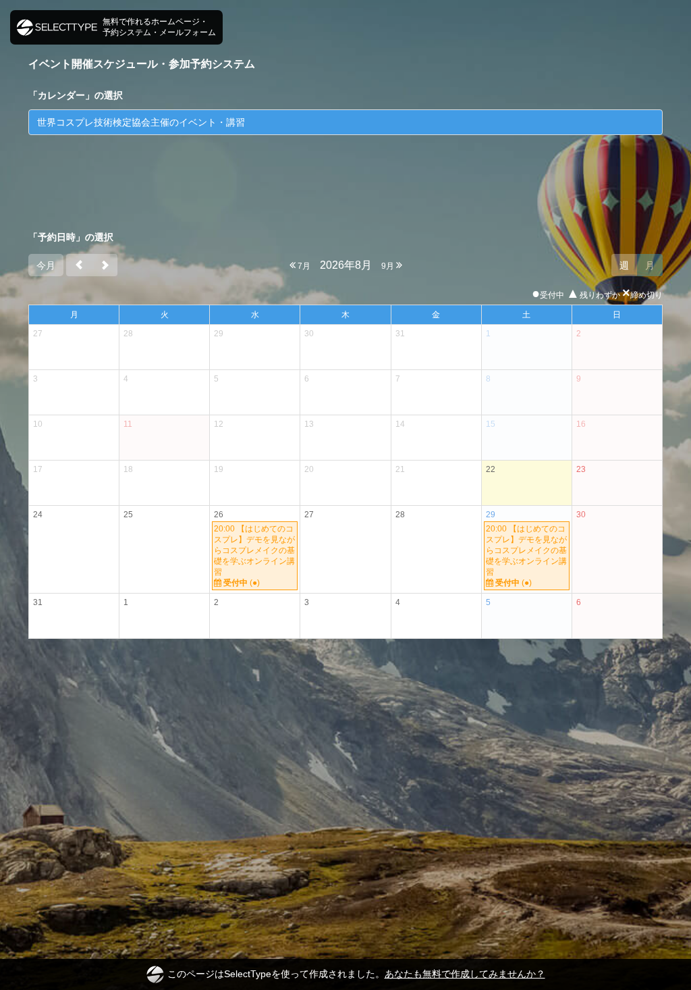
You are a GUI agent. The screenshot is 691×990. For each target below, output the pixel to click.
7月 (303, 266)
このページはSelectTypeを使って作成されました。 (356, 973)
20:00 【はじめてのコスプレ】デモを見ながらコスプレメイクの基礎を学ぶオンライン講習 (254, 556)
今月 (45, 265)
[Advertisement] (345, 179)
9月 (388, 266)
